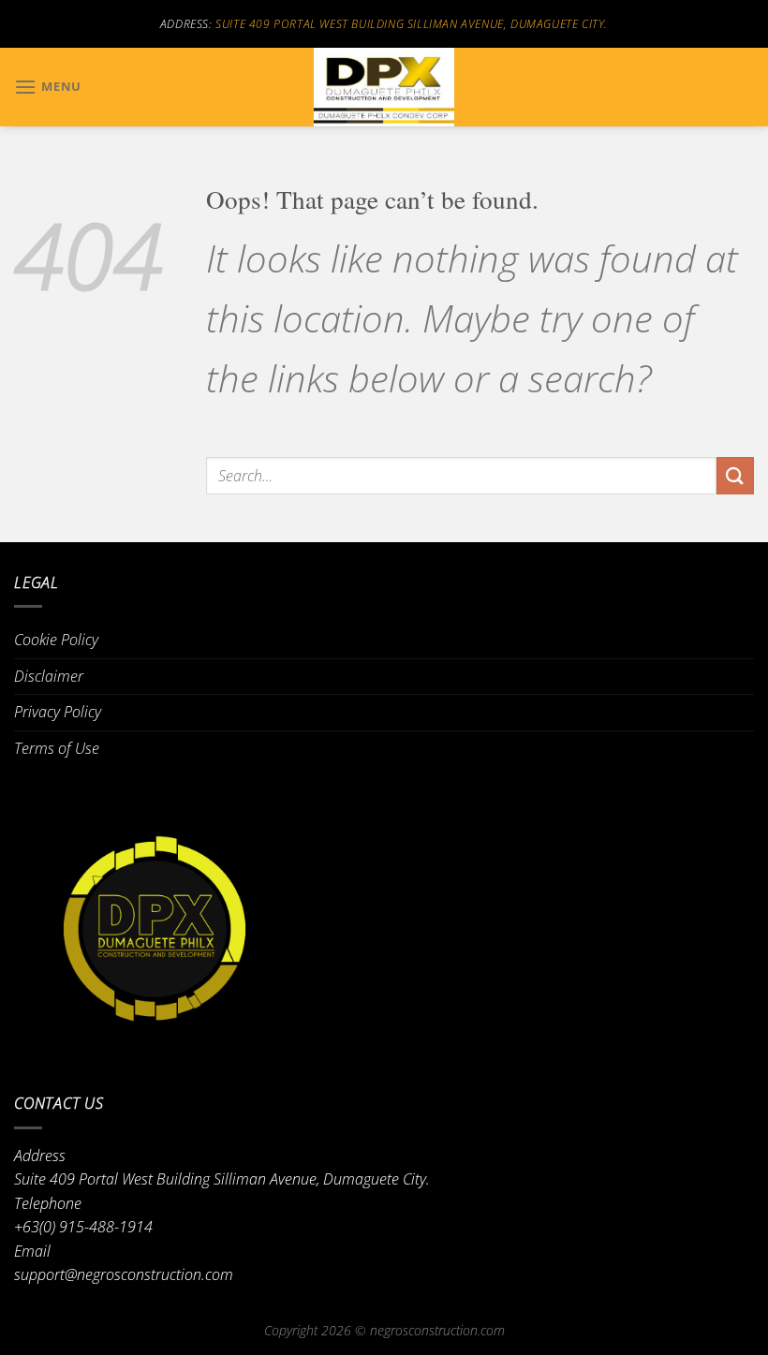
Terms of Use (56, 748)
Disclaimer (48, 676)
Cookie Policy (56, 639)
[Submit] (735, 475)
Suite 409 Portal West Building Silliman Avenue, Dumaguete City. (411, 24)
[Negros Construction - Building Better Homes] (384, 87)
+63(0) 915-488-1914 (83, 1226)
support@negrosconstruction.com (123, 1274)
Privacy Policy (57, 711)
